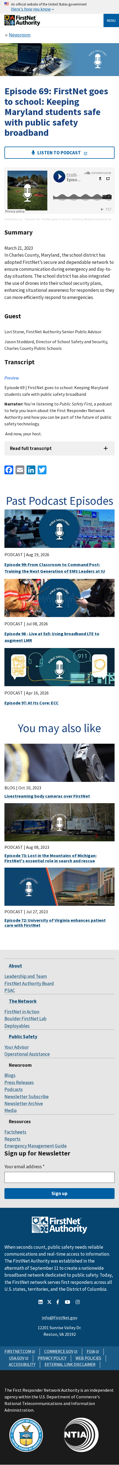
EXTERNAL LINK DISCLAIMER (70, 1364)
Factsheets (15, 1132)
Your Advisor (16, 1047)
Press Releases (19, 1082)
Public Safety (23, 1037)
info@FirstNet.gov (59, 1317)
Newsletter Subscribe (26, 1097)
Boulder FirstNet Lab (25, 1019)
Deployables (17, 1026)
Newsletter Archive (23, 1103)
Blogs (9, 1075)
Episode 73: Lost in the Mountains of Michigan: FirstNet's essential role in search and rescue (50, 858)
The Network (23, 1001)
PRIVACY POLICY (52, 1358)
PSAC (9, 990)
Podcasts (13, 1089)
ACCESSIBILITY (22, 1364)
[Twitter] (41, 469)
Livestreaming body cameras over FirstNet (47, 796)
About (15, 966)
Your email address (24, 1167)
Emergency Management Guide (35, 1146)
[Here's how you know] (59, 7)
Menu (111, 20)
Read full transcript (31, 448)
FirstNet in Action (21, 1012)
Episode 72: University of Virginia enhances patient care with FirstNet (55, 922)
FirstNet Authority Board (29, 983)
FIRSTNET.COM (17, 1351)
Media (10, 1110)
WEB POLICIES (88, 1358)
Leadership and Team (25, 976)
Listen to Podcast (59, 153)
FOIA (91, 1351)
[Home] (22, 24)
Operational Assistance (27, 1054)
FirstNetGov (11, 219)
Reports (12, 1139)
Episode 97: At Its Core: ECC (31, 703)
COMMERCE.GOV (58, 1351)
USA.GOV (16, 1358)
